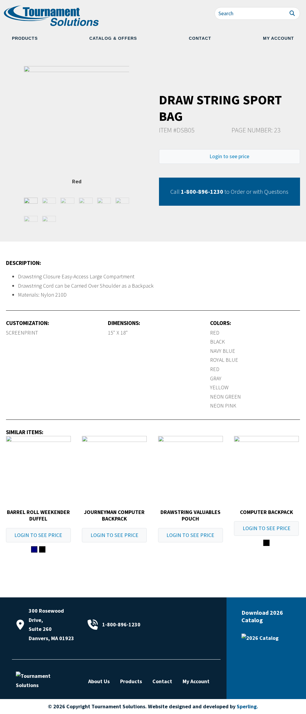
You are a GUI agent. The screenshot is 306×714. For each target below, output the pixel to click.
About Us (99, 681)
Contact (200, 38)
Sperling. (247, 706)
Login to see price (229, 156)
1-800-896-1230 (202, 191)
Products (25, 38)
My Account (278, 38)
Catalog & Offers (113, 38)
